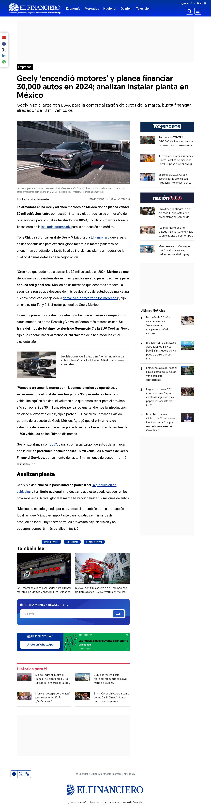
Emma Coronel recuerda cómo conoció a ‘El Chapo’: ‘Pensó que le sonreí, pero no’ (111, 697)
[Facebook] (191, 3)
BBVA (54, 444)
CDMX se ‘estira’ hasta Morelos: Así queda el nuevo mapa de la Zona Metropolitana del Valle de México (110, 683)
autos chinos (72, 542)
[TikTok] (205, 3)
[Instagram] (198, 3)
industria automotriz (56, 227)
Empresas (24, 67)
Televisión (143, 8)
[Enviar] (118, 613)
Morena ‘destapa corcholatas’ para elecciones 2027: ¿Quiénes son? (52, 697)
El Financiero (100, 237)
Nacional (109, 8)
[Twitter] (195, 3)
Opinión (126, 8)
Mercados (92, 8)
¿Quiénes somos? (77, 802)
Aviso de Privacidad (133, 802)
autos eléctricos (51, 542)
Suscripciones (112, 802)
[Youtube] (202, 3)
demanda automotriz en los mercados (90, 298)
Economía (73, 8)
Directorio (95, 802)
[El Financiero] (35, 8)
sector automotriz (94, 542)
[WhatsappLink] (73, 641)
